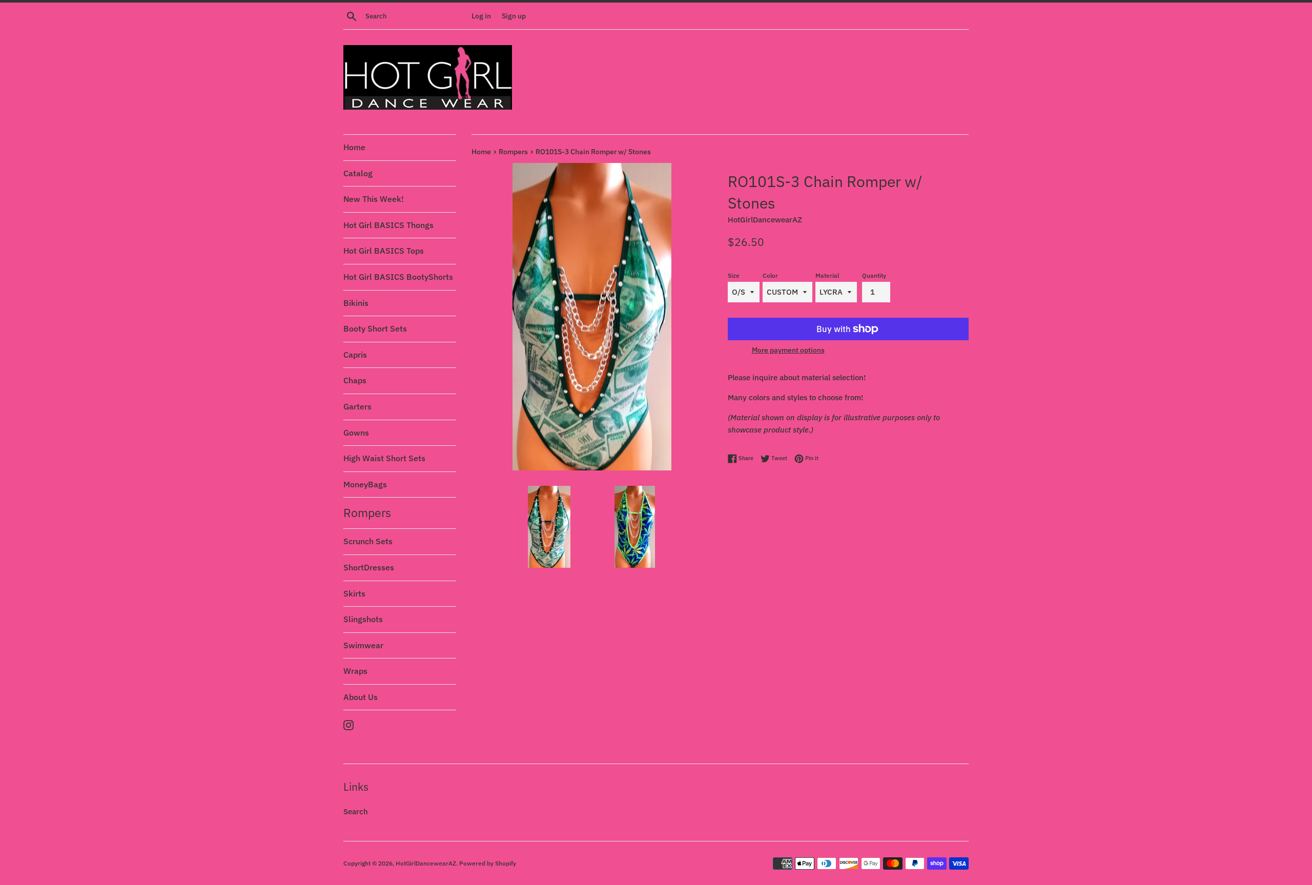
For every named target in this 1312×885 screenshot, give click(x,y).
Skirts (354, 593)
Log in (481, 15)
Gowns (356, 432)
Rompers (367, 512)
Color (770, 275)
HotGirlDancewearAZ (426, 863)
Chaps (354, 380)
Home (354, 147)
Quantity (874, 275)
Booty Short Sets (375, 328)
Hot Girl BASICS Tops (383, 250)
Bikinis (355, 303)
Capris (355, 354)
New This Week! (373, 199)
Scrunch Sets (368, 541)
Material (827, 275)
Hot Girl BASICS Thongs (388, 225)
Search (355, 811)
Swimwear (363, 645)
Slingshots (363, 619)
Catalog (358, 173)
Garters (357, 406)
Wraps (355, 671)
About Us (360, 697)
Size (734, 275)
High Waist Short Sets (384, 458)
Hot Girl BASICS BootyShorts (398, 277)
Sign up (514, 15)
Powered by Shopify (487, 863)
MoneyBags (365, 484)
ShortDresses (368, 567)
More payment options (788, 350)
